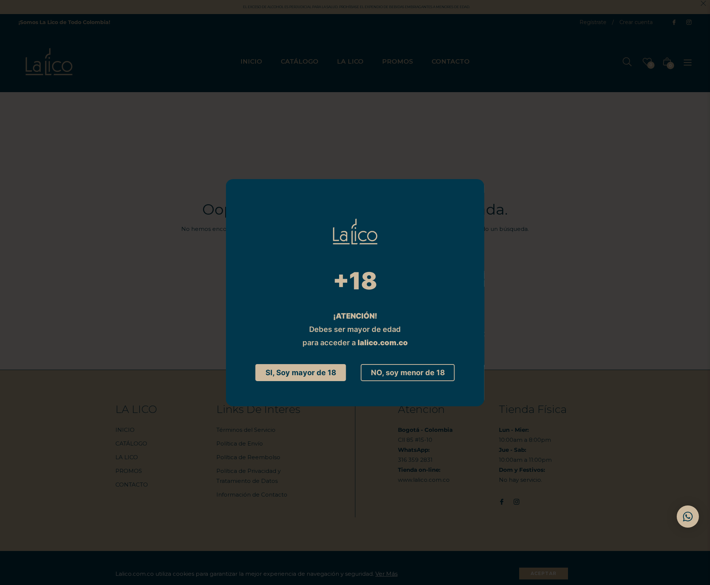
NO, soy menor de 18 (408, 372)
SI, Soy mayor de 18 (301, 372)
